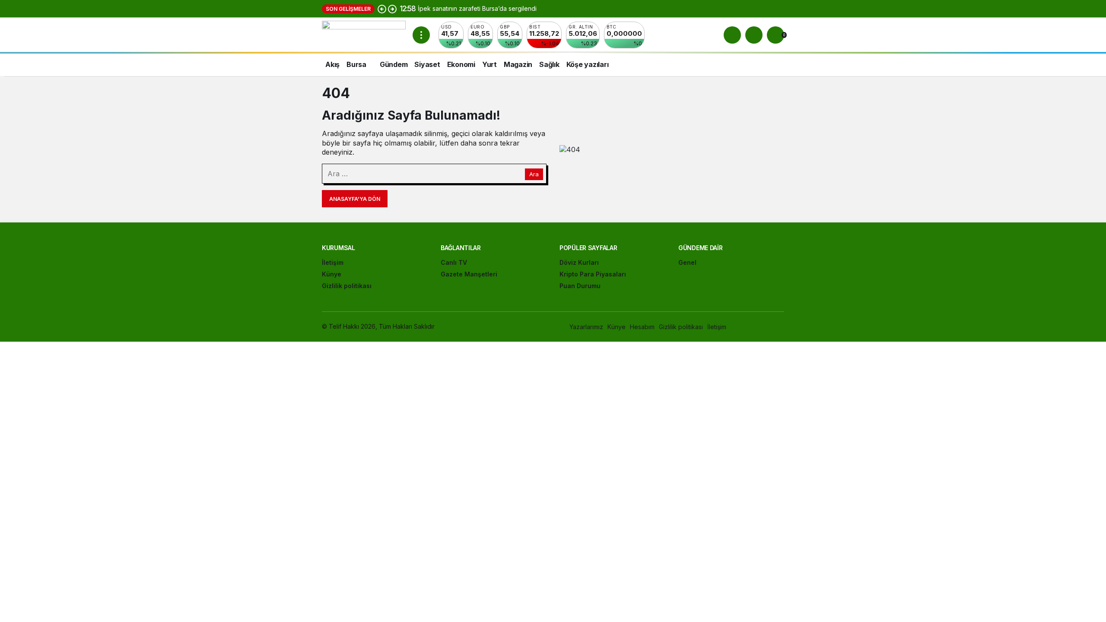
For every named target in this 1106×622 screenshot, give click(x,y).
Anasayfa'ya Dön (354, 199)
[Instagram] (780, 327)
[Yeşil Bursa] (364, 34)
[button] (754, 35)
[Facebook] (743, 327)
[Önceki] (382, 8)
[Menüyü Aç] (421, 35)
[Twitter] (761, 327)
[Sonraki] (392, 8)
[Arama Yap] (732, 35)
